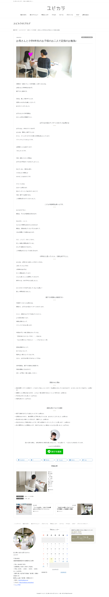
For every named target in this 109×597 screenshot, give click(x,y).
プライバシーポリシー (82, 523)
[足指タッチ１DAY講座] (85, 509)
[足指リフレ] (24, 509)
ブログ (73, 523)
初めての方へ (26, 523)
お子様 (26, 498)
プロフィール (45, 523)
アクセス (68, 523)
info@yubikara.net (23, 580)
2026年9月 (63, 572)
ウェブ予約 (17, 584)
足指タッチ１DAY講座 (87, 37)
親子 (29, 498)
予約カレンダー (53, 523)
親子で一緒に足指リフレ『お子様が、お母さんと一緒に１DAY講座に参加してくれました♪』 (50, 479)
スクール (61, 523)
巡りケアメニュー (35, 523)
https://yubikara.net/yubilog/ (26, 582)
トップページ (17, 523)
